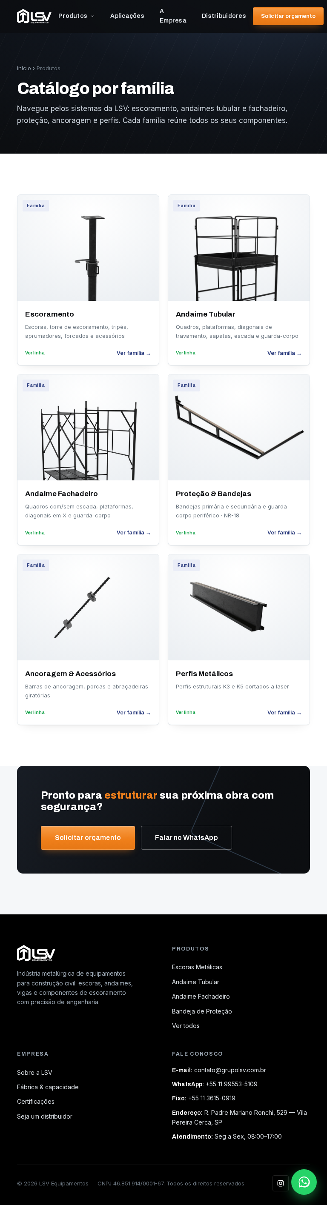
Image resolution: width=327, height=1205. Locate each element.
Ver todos (186, 1025)
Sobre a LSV (34, 1072)
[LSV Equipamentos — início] (34, 16)
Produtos (72, 16)
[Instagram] (280, 1183)
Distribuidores (224, 16)
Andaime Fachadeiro (201, 996)
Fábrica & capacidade (48, 1087)
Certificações (35, 1101)
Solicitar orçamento (288, 16)
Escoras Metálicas (197, 967)
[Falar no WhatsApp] (304, 1182)
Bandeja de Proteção (202, 1011)
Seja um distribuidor (44, 1116)
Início (24, 68)
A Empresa (173, 16)
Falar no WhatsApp (186, 837)
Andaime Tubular (195, 981)
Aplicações (127, 16)
